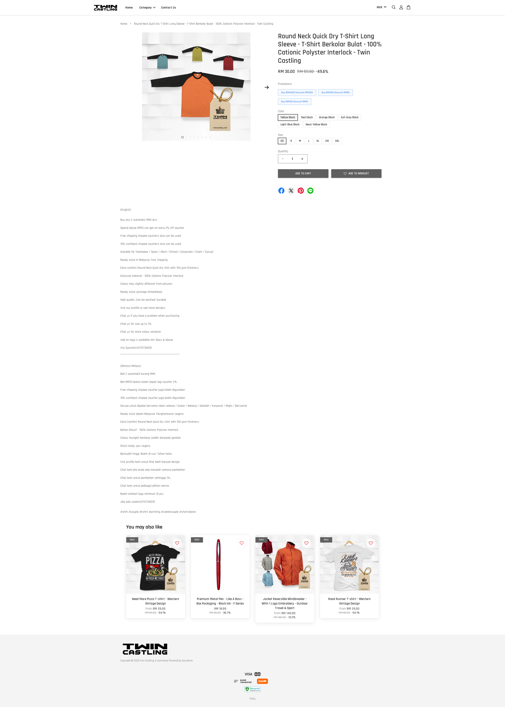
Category (145, 8)
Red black (307, 117)
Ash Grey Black (350, 117)
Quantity (283, 151)
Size (280, 135)
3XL (337, 141)
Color (281, 111)
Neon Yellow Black (316, 124)
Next (267, 87)
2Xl (327, 141)
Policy (253, 698)
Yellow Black (288, 117)
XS (282, 141)
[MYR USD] (381, 8)
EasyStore (187, 660)
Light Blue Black (290, 124)
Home (129, 8)
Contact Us (168, 8)
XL (317, 141)
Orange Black (327, 117)
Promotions (285, 84)
